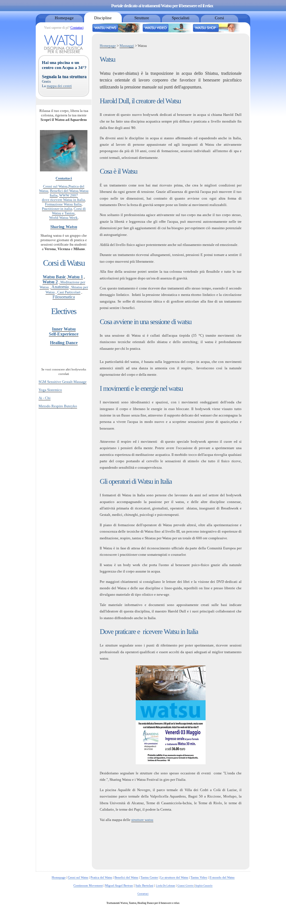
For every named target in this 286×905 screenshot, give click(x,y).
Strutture (141, 17)
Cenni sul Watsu (55, 186)
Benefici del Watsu (64, 191)
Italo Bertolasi (144, 885)
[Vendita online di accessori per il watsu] (217, 32)
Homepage (64, 17)
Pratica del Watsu (101, 877)
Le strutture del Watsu (174, 877)
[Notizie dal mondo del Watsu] (117, 32)
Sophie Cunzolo (204, 885)
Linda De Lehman (165, 885)
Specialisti (180, 17)
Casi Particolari (68, 292)
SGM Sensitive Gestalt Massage (63, 382)
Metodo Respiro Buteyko (58, 406)
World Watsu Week (63, 218)
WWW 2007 (68, 195)
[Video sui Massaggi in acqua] (167, 32)
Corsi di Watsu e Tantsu (69, 211)
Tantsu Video (198, 877)
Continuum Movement (88, 885)
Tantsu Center (149, 877)
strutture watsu (142, 820)
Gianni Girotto (185, 885)
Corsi (219, 17)
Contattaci (77, 28)
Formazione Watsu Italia (63, 204)
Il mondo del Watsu (222, 877)
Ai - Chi (45, 398)
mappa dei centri (59, 86)
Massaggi (127, 46)
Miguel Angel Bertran (119, 885)
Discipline (103, 17)
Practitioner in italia (57, 209)
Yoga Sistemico (50, 390)
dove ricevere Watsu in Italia (63, 200)
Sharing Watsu (63, 226)
